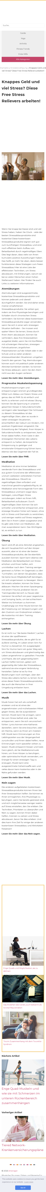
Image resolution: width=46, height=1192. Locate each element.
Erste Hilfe (23, 54)
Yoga (23, 38)
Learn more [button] (28, 1182)
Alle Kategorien (23, 59)
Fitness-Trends (23, 49)
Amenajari (12, 1171)
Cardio (23, 33)
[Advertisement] (23, 12)
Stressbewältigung (18, 68)
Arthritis (23, 44)
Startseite (4, 68)
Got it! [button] (23, 1188)
